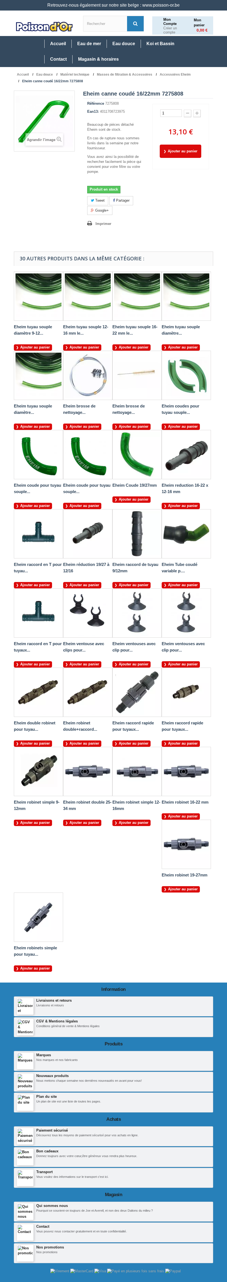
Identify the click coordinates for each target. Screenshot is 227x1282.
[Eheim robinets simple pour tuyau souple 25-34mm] (38, 917)
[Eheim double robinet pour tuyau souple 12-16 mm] (38, 692)
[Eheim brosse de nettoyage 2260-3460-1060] (137, 375)
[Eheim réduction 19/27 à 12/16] (87, 533)
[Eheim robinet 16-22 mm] (186, 771)
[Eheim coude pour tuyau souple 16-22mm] (87, 454)
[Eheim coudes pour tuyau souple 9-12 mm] (186, 375)
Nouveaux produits (52, 1076)
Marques (43, 1055)
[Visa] (100, 1271)
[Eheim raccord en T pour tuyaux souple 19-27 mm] (38, 613)
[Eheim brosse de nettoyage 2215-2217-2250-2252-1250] (87, 375)
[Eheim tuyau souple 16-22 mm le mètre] (137, 296)
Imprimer (103, 224)
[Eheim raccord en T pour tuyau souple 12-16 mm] (38, 533)
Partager (122, 200)
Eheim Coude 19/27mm (134, 485)
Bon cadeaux (47, 1151)
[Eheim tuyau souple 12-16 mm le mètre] (87, 296)
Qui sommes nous (52, 1206)
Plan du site (46, 1096)
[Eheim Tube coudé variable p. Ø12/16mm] (186, 533)
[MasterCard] (82, 1271)
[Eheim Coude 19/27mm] (137, 454)
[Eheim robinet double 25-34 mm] (87, 771)
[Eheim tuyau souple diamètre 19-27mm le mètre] (186, 296)
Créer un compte (170, 30)
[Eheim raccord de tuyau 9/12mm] (137, 533)
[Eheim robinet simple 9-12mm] (38, 771)
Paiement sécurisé (52, 1130)
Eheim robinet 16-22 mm (185, 802)
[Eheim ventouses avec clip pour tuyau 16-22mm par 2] (186, 613)
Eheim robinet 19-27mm (184, 875)
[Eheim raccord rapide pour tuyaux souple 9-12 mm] (137, 692)
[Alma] (136, 1271)
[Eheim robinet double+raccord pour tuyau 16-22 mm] (87, 692)
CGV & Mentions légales (57, 1021)
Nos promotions (50, 1247)
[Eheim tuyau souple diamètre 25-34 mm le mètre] (38, 375)
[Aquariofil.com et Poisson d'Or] (44, 27)
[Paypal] (173, 1271)
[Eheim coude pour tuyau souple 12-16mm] (38, 454)
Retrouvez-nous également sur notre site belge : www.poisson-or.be (113, 5)
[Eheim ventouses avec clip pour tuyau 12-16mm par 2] (137, 613)
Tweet (99, 200)
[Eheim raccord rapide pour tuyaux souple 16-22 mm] (186, 692)
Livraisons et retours (54, 1000)
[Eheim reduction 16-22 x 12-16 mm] (186, 454)
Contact (42, 1226)
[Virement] (60, 1271)
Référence (95, 103)
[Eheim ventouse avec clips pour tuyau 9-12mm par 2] (87, 613)
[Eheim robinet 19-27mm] (186, 844)
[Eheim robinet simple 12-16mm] (137, 771)
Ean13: (93, 111)
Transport (44, 1172)
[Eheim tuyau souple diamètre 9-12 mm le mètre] (38, 296)
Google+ (101, 210)
